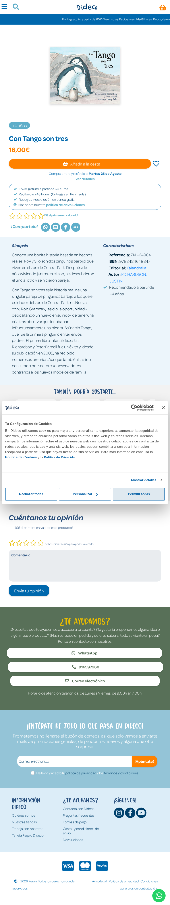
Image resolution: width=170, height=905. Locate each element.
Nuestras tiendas (24, 822)
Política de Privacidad (60, 457)
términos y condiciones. (121, 773)
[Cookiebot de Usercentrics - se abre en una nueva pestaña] (134, 407)
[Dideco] (86, 7)
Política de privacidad (124, 881)
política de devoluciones (65, 204)
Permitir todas (139, 494)
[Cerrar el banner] (163, 407)
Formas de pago (75, 822)
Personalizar (82, 494)
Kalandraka (136, 267)
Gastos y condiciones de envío (81, 830)
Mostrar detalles (143, 480)
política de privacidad (80, 773)
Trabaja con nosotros (27, 828)
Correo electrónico (88, 680)
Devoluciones (73, 839)
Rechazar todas (31, 494)
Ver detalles (85, 179)
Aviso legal (99, 881)
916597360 (88, 666)
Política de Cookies (21, 457)
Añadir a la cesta (85, 163)
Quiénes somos (23, 815)
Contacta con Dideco (79, 808)
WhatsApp (87, 652)
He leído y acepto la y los (87, 773)
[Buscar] (14, 7)
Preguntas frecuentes (78, 815)
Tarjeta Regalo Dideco (28, 835)
